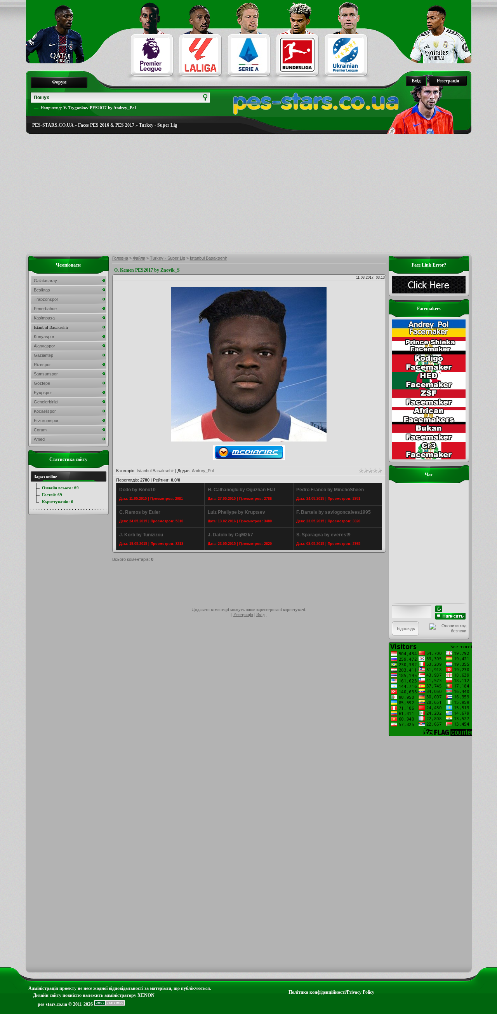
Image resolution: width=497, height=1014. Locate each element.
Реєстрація (448, 81)
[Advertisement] (249, 193)
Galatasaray (45, 280)
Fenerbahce (45, 308)
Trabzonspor (46, 299)
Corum (40, 430)
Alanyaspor (44, 346)
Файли (139, 258)
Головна (120, 258)
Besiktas (42, 290)
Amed (39, 439)
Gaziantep (43, 355)
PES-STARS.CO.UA (52, 125)
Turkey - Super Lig (158, 125)
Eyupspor (43, 392)
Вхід (416, 81)
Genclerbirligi (46, 402)
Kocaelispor (45, 411)
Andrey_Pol (203, 470)
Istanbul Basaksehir (208, 258)
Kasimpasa (44, 318)
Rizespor (42, 364)
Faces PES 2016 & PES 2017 (106, 125)
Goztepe (42, 383)
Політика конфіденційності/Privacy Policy (331, 992)
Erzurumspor (46, 420)
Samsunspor (46, 374)
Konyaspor (44, 336)
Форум (59, 82)
